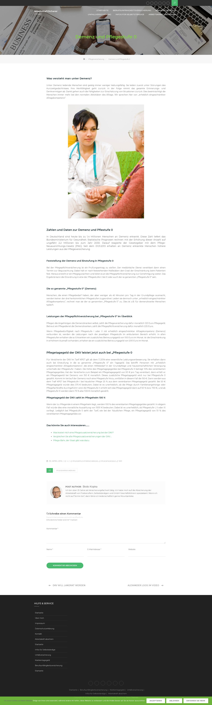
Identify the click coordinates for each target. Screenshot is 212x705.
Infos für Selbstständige (164, 3)
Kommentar (52, 529)
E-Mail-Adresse (94, 549)
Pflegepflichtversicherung (85, 461)
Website (131, 549)
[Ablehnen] (209, 701)
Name (49, 549)
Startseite (147, 3)
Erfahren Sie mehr (195, 701)
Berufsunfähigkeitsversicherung (151, 3)
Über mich (39, 618)
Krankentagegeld (155, 3)
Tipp (120, 461)
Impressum (40, 623)
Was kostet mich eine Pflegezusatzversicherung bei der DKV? (83, 432)
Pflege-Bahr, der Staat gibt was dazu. (71, 440)
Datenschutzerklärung (44, 628)
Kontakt (38, 634)
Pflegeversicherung (65, 470)
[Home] (84, 59)
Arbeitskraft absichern (168, 3)
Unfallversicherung (159, 3)
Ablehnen (174, 701)
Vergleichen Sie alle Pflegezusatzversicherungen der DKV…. (82, 436)
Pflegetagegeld (108, 461)
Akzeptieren (156, 701)
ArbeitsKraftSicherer (45, 11)
